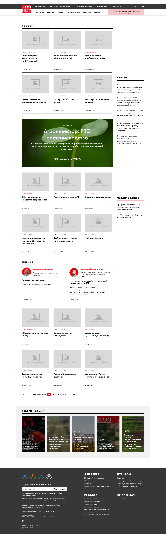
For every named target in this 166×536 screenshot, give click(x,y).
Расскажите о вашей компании (96, 514)
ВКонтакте (121, 498)
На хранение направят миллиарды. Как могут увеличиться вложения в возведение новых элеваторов (129, 140)
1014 (64, 394)
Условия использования (28, 529)
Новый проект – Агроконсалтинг (97, 486)
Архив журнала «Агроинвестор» (129, 481)
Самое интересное (73, 12)
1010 (44, 394)
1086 (74, 394)
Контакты (88, 483)
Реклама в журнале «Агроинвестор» (92, 502)
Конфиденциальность (27, 527)
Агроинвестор (40, 6)
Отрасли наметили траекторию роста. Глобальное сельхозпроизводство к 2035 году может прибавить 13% (129, 88)
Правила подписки (91, 481)
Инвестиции (39, 12)
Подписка (120, 478)
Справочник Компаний (83, 6)
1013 (59, 394)
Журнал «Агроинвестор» (94, 478)
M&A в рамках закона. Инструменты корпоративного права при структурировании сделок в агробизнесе (129, 101)
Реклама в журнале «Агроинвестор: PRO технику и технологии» (96, 509)
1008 (33, 394)
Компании (87, 12)
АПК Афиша (116, 6)
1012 (54, 394)
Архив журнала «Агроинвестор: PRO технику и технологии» (129, 484)
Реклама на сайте (91, 498)
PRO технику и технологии (60, 6)
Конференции (102, 6)
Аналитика (51, 12)
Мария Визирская (43, 269)
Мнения (97, 12)
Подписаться (59, 489)
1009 (39, 394)
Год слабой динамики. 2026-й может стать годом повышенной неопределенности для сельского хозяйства (130, 114)
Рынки (60, 12)
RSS (118, 501)
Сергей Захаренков (92, 269)
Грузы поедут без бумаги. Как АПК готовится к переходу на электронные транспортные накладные (130, 127)
